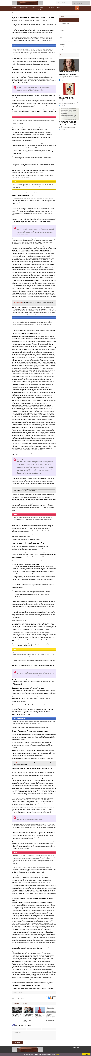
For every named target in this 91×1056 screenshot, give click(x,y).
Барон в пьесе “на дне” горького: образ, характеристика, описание (16, 1016)
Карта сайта (76, 1047)
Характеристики (24, 7)
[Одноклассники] (50, 998)
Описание (33, 7)
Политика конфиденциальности (38, 9)
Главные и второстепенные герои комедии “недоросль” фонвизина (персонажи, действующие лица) (67, 123)
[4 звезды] (16, 998)
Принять (57, 1054)
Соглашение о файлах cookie (19, 9)
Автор (50, 9)
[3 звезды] (15, 998)
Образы (14, 7)
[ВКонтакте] (49, 998)
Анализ (41, 7)
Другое (59, 7)
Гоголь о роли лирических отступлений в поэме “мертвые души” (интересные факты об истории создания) (50, 1017)
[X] (52, 998)
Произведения (50, 7)
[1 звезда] (12, 998)
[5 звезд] (17, 998)
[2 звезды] (13, 998)
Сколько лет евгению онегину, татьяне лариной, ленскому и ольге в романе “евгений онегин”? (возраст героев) (69, 73)
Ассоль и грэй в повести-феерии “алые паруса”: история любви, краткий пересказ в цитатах (39, 1017)
